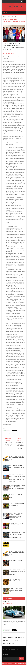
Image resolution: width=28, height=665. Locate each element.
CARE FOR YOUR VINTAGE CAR (13, 637)
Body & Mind (18, 663)
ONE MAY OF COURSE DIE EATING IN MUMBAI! (8, 445)
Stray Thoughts (8, 663)
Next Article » (19, 439)
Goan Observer (15, 6)
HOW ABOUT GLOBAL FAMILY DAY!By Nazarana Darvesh (19, 445)
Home (4, 16)
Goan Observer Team (9, 53)
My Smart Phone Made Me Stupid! (13, 634)
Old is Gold (6, 601)
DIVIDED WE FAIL (9, 643)
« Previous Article (8, 439)
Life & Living (13, 663)
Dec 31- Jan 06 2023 (8, 52)
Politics (3, 663)
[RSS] (21, 1)
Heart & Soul (23, 663)
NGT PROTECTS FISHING (11, 640)
